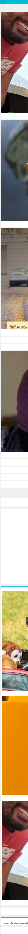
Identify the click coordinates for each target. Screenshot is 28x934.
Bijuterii (7, 923)
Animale (4, 923)
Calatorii (12, 923)
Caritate (18, 923)
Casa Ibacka (23, 923)
